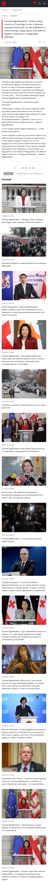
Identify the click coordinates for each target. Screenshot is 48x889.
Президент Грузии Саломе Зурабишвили (29, 173)
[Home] (4, 4)
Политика (8, 173)
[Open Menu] (44, 3)
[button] (6, 10)
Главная (5, 16)
